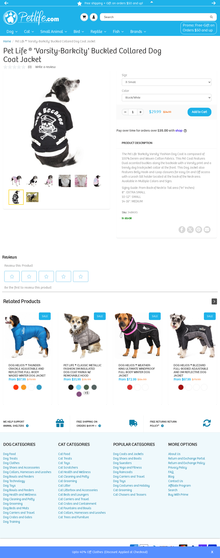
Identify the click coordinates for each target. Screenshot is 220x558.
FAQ (171, 472)
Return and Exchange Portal (186, 458)
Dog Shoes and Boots (127, 458)
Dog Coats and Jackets (128, 454)
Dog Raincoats (123, 472)
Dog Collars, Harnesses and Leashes (27, 472)
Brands (136, 31)
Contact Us (175, 481)
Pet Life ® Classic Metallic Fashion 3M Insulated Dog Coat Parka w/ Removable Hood (82, 335)
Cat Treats (65, 458)
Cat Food (64, 454)
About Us (174, 454)
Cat (27, 31)
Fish (116, 31)
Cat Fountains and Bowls (74, 508)
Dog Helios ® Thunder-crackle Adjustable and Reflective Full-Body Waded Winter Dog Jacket (27, 335)
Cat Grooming (67, 481)
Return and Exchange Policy (186, 463)
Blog (171, 476)
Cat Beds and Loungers (73, 495)
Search (172, 490)
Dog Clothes (11, 463)
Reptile (96, 31)
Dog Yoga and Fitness (127, 467)
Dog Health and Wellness (19, 495)
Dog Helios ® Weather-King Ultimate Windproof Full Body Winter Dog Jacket (137, 335)
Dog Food (9, 454)
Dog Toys (9, 485)
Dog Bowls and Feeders (18, 476)
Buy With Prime (178, 495)
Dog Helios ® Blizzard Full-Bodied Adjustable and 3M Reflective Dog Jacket (192, 335)
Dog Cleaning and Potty (19, 499)
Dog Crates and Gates (17, 517)
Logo (32, 17)
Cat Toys (64, 463)
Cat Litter (64, 485)
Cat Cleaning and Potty (73, 476)
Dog (10, 31)
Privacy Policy (177, 467)
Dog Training (11, 522)
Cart (84, 17)
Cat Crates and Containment (77, 504)
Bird (76, 31)
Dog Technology (14, 481)
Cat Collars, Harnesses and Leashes (82, 513)
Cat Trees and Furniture (73, 517)
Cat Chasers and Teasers (129, 495)
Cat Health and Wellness (74, 472)
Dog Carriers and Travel (19, 513)
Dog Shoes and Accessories (21, 467)
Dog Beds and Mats (16, 508)
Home (7, 41)
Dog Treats (10, 458)
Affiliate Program (179, 485)
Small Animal (51, 31)
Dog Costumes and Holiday (131, 485)
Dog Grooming (13, 504)
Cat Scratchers (68, 467)
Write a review (45, 67)
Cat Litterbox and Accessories (78, 490)
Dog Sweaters (122, 463)
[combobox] (158, 17)
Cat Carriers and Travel (73, 499)
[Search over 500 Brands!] (211, 17)
